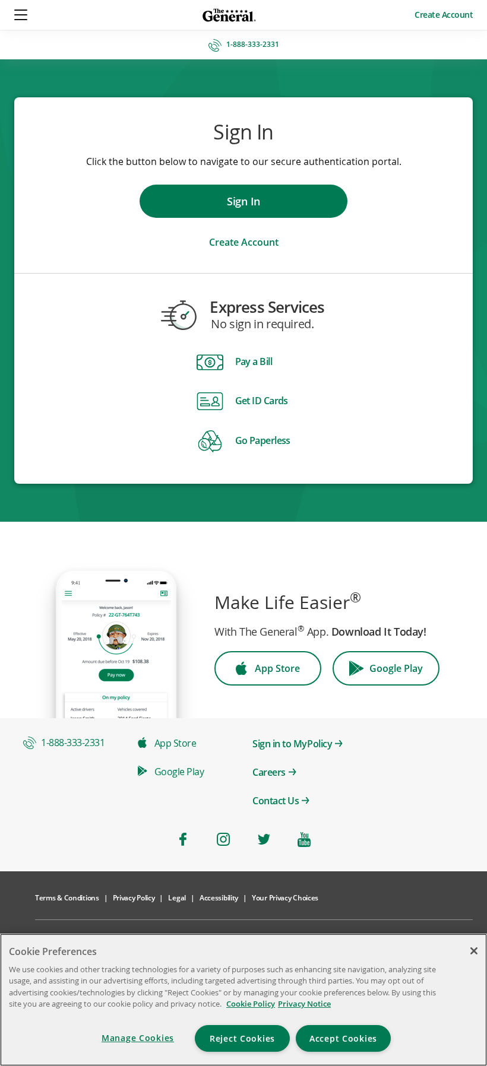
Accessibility (219, 898)
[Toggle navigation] (21, 15)
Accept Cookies (343, 1038)
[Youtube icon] (304, 839)
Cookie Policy (250, 1003)
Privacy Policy (134, 898)
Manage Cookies (138, 1037)
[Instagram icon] (223, 839)
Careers (269, 772)
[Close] (474, 951)
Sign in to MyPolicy (292, 743)
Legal (177, 898)
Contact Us (275, 800)
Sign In (243, 201)
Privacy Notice (304, 1003)
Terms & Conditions (67, 898)
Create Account (444, 14)
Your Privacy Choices (285, 898)
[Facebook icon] (183, 839)
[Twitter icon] (264, 839)
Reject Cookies (242, 1038)
